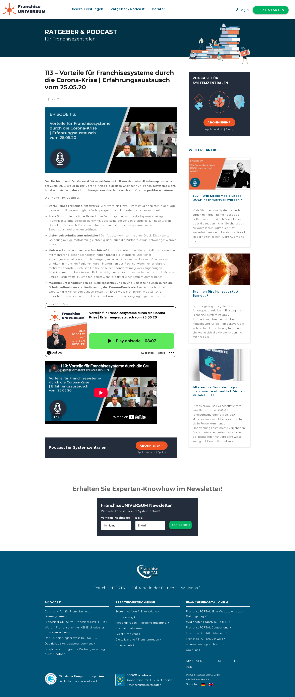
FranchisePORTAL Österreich (206, 633)
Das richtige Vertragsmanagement (69, 643)
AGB (189, 667)
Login (244, 10)
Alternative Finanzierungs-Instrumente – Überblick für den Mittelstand (219, 391)
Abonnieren (150, 445)
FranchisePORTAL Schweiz (204, 638)
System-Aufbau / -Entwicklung (136, 611)
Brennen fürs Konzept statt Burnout (215, 294)
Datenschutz (123, 645)
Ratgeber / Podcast (127, 9)
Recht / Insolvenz (126, 634)
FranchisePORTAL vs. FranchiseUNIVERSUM (75, 622)
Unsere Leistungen (86, 9)
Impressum (194, 661)
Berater (158, 9)
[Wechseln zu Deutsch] (203, 684)
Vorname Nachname (116, 517)
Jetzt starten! (270, 10)
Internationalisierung (129, 628)
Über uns (192, 650)
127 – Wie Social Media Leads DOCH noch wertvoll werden (217, 198)
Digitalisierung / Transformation (137, 639)
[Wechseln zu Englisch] (211, 684)
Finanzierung (124, 617)
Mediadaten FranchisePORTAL (207, 622)
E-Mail (140, 517)
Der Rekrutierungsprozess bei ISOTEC (71, 638)
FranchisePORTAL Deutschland (207, 627)
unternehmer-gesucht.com (204, 644)
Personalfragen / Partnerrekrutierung (141, 622)
